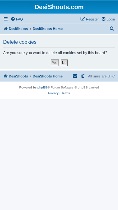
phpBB (42, 87)
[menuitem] (16, 19)
